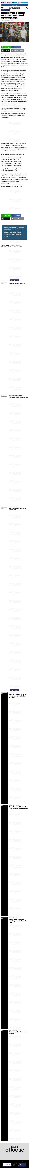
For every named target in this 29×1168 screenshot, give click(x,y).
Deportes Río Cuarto (16, 245)
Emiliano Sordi (5, 246)
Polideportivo (18, 246)
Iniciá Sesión (7, 1165)
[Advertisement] (14, 131)
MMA (12, 246)
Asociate (22, 1165)
